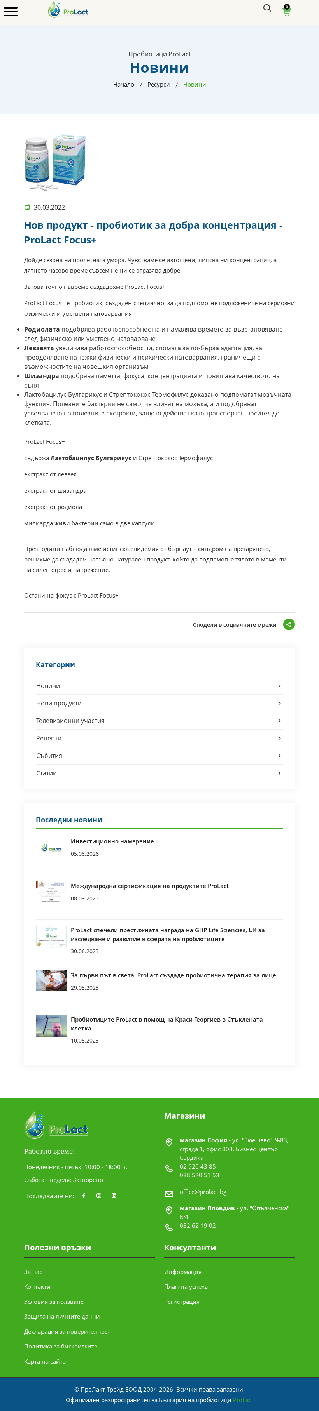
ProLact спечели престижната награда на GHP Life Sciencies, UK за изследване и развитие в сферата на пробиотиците (168, 934)
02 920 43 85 (198, 1166)
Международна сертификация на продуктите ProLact (150, 886)
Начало (123, 84)
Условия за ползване (54, 1301)
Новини (48, 685)
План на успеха (186, 1286)
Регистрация (182, 1301)
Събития (49, 755)
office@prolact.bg (203, 1192)
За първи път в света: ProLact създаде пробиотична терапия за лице (173, 975)
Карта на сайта (45, 1361)
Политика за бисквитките (60, 1346)
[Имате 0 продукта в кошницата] (287, 14)
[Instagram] (99, 1196)
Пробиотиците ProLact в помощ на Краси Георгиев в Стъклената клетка (167, 1023)
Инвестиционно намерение (112, 841)
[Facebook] (83, 1196)
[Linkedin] (114, 1196)
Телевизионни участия (70, 720)
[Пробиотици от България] (68, 8)
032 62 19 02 (198, 1225)
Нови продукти (59, 703)
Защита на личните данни (62, 1316)
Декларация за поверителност (67, 1331)
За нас (33, 1271)
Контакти (37, 1286)
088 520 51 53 (199, 1175)
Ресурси (158, 84)
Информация (183, 1271)
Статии (46, 773)
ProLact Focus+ (145, 286)
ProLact (243, 1400)
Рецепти (48, 738)
